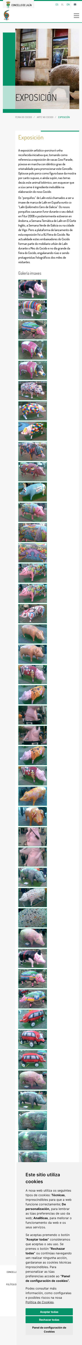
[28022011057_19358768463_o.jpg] (32, 1019)
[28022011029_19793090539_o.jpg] (32, 451)
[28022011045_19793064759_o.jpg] (32, 775)
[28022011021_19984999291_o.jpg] (32, 289)
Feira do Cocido (23, 117)
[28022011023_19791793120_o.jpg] (32, 329)
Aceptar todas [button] (49, 1311)
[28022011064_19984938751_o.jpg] (32, 1140)
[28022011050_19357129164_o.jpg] (32, 877)
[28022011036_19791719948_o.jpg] (32, 593)
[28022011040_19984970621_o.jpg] (32, 674)
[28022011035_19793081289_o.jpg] (32, 573)
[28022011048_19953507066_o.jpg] (32, 836)
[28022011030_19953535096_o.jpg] (32, 471)
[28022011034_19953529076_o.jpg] (32, 552)
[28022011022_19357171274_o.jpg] (32, 309)
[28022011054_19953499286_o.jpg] (32, 958)
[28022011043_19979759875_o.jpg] (32, 735)
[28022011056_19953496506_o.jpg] (32, 999)
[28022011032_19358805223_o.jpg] (32, 512)
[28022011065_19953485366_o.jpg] (32, 1161)
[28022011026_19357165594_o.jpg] (32, 390)
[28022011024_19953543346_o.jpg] (32, 350)
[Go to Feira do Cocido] (41, 15)
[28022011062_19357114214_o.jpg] (32, 1120)
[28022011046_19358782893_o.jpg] (32, 796)
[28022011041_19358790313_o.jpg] (32, 694)
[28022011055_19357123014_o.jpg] (32, 978)
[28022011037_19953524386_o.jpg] (32, 613)
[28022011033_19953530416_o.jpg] (32, 532)
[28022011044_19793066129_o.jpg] (32, 755)
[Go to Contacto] (75, 4)
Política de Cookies (40, 1302)
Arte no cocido (45, 117)
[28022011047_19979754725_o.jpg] (32, 816)
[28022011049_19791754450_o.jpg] (32, 857)
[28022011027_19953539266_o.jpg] (32, 410)
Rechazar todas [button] (49, 1319)
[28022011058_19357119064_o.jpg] (32, 1039)
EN (68, 4)
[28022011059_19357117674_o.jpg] (32, 1059)
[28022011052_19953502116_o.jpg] (32, 917)
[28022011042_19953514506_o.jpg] (32, 715)
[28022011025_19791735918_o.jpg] (32, 370)
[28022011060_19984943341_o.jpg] (32, 1080)
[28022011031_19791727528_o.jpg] (32, 492)
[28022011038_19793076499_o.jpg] (32, 634)
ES (57, 4)
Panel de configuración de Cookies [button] (49, 1329)
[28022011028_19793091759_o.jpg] (32, 431)
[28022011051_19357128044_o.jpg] (32, 897)
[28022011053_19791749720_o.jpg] (32, 938)
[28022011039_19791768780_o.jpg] (32, 654)
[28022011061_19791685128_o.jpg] (32, 1100)
